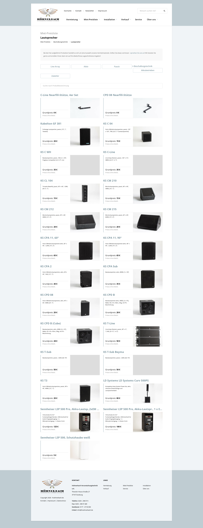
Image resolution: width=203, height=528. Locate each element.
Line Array (55, 66)
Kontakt (78, 11)
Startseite (67, 11)
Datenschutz (61, 501)
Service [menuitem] (138, 19)
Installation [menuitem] (109, 19)
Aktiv (86, 66)
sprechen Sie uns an (137, 53)
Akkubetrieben (147, 70)
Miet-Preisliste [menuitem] (91, 19)
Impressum (102, 11)
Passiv (117, 66)
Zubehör (55, 76)
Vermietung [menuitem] (72, 19)
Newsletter (89, 11)
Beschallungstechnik (143, 66)
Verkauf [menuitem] (125, 19)
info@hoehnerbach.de (85, 510)
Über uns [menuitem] (151, 19)
